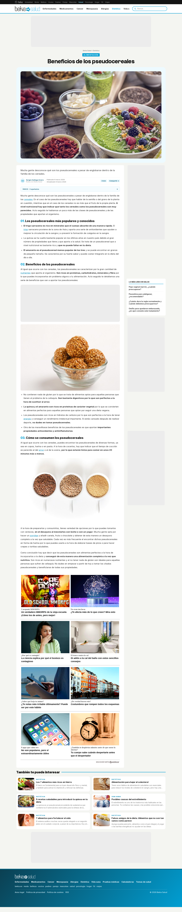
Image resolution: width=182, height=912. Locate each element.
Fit (102, 2)
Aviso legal (19, 892)
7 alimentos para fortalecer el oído (53, 818)
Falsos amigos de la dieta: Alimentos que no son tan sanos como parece (138, 819)
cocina (41, 886)
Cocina (50, 2)
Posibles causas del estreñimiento (129, 799)
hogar (89, 886)
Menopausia (92, 9)
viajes (99, 886)
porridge (34, 535)
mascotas (64, 886)
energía (27, 419)
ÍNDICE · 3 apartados (70, 189)
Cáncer (80, 9)
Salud (80, 2)
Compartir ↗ (114, 181)
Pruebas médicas (111, 882)
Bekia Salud (87, 51)
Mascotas (73, 2)
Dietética (116, 9)
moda (26, 886)
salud (72, 886)
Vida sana (128, 9)
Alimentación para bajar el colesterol (130, 782)
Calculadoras (127, 882)
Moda (37, 2)
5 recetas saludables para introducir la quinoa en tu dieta (62, 800)
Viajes (107, 2)
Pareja (65, 2)
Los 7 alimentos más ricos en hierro (54, 782)
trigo (26, 229)
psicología (80, 886)
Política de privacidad (35, 892)
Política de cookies (55, 892)
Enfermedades (49, 9)
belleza (33, 886)
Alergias (105, 9)
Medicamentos (66, 9)
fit (94, 886)
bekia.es (18, 886)
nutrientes (26, 273)
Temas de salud (143, 882)
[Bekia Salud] (27, 8)
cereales (28, 199)
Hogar (97, 2)
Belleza (43, 2)
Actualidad (29, 2)
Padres (58, 2)
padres (48, 886)
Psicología (89, 2)
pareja (55, 886)
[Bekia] (19, 2)
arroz (41, 450)
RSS (67, 892)
